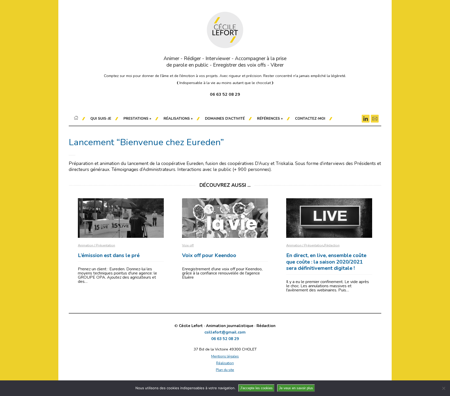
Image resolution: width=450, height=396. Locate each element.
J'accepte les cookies (256, 388)
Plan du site (225, 369)
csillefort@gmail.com (225, 332)
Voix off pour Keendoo (209, 255)
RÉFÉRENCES (270, 118)
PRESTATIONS (137, 118)
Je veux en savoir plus (296, 388)
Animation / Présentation (96, 245)
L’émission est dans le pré (109, 255)
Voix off (188, 245)
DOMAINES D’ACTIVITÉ (225, 118)
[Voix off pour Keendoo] (225, 218)
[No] (443, 388)
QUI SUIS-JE (100, 118)
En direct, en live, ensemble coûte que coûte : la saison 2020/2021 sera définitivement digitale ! (326, 262)
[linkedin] (366, 119)
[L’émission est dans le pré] (121, 218)
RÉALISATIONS (178, 118)
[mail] (375, 119)
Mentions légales (225, 356)
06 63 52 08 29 (225, 339)
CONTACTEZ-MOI (310, 118)
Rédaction (332, 245)
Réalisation (225, 363)
